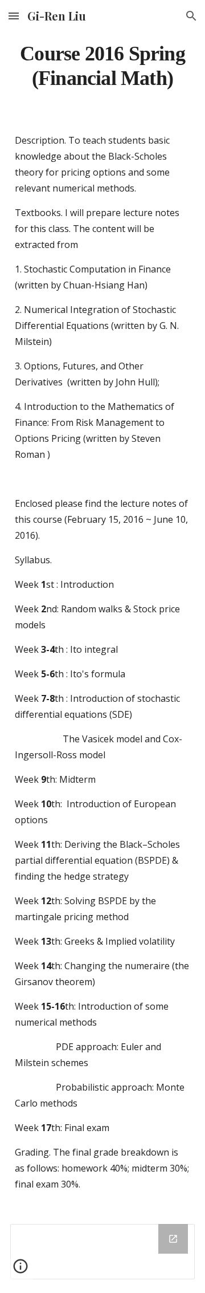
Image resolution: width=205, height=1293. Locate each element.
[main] (102, 65)
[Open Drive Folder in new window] (173, 1239)
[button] (13, 15)
